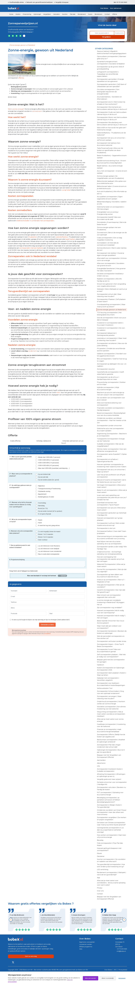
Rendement (82, 14)
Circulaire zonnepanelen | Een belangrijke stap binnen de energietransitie (108, 92)
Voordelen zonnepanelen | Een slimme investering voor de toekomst (111, 708)
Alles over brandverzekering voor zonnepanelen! (109, 404)
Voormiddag (42, 503)
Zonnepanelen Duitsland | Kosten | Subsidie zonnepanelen (110, 770)
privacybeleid (47, 633)
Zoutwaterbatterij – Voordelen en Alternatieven (109, 98)
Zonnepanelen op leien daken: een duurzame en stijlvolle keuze (110, 576)
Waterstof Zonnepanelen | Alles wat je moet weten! (111, 565)
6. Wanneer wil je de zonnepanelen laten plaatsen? (21, 532)
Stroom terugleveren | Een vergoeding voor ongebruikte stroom (111, 285)
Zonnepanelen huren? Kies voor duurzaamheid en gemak (109, 650)
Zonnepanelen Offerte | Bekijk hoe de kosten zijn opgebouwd (111, 736)
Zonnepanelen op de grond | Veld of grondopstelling (110, 68)
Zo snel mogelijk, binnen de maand (49, 531)
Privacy (99, 888)
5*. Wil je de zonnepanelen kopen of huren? (20, 520)
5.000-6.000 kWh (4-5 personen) (48, 465)
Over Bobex (104, 8)
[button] (11, 920)
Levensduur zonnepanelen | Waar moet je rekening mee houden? (112, 339)
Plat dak (72, 14)
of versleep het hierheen (41, 576)
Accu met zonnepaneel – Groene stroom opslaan (112, 172)
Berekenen (98, 14)
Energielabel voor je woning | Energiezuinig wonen (107, 213)
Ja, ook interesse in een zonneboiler (49, 551)
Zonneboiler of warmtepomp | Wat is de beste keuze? (111, 223)
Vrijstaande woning (44, 491)
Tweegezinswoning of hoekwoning (49, 488)
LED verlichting (102, 869)
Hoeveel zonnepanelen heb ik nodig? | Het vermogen (111, 617)
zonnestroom (37, 111)
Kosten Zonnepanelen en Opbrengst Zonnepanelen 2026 (110, 669)
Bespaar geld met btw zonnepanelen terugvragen (111, 661)
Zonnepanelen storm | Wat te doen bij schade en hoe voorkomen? (111, 103)
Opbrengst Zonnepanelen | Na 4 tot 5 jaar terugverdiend (111, 751)
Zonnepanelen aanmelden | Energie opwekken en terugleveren (110, 80)
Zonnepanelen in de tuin (106, 528)
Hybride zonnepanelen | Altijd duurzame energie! (108, 388)
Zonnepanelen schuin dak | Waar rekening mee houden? (109, 295)
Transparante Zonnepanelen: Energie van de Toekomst (111, 440)
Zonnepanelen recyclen (106, 369)
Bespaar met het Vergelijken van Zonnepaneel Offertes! (109, 756)
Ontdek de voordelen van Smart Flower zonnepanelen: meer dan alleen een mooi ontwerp (111, 812)
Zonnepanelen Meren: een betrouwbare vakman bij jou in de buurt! (112, 118)
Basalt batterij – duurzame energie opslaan (110, 167)
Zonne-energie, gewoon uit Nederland (111, 310)
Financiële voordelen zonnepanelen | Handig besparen (110, 409)
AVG (115, 970)
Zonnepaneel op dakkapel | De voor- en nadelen (111, 365)
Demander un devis (47, 625)
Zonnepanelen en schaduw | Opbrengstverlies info (107, 460)
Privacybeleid (122, 970)
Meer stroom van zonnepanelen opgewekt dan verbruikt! (109, 596)
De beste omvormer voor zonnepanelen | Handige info (112, 783)
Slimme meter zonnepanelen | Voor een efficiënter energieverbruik (111, 450)
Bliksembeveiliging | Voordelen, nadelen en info (111, 203)
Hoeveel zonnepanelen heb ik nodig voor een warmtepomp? (110, 612)
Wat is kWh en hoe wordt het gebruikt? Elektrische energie (111, 129)
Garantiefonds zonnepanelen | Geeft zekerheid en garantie (110, 373)
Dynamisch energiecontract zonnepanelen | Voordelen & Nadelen (111, 63)
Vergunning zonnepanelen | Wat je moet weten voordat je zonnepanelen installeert (111, 714)
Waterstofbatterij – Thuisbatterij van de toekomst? (111, 134)
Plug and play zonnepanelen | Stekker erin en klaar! (111, 383)
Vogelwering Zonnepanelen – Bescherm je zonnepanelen (112, 435)
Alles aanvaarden (90, 978)
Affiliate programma (85, 946)
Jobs (80, 949)
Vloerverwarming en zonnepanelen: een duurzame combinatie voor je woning (112, 537)
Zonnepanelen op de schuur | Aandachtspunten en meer (108, 378)
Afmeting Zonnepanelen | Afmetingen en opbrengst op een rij (111, 775)
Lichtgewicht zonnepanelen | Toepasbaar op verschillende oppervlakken (108, 74)
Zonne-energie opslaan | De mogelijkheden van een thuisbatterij (110, 177)
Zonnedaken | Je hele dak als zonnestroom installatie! (107, 244)
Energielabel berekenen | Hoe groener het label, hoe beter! (111, 270)
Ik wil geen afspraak (44, 514)
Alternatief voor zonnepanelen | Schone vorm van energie (112, 259)
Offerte (114, 14)
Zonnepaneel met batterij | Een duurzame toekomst (108, 144)
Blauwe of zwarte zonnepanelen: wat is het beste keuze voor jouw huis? (111, 481)
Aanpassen (122, 978)
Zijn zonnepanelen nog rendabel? (109, 607)
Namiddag (41, 506)
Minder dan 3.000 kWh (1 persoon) (49, 457)
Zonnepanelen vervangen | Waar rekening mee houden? (109, 697)
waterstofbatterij (62, 237)
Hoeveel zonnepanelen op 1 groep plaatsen (109, 519)
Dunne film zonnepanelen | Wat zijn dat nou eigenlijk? (112, 570)
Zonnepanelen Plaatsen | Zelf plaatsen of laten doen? (111, 300)
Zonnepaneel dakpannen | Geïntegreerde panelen (107, 334)
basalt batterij (70, 239)
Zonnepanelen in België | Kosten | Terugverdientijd (109, 806)
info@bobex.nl (121, 951)
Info (98, 766)
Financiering (27, 14)
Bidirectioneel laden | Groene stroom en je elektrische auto (111, 187)
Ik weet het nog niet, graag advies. (49, 525)
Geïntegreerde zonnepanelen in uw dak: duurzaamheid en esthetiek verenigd (110, 830)
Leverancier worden (85, 944)
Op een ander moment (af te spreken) (50, 511)
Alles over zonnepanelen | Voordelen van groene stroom (110, 264)
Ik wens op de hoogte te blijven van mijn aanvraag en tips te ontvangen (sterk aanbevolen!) (41, 620)
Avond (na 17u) (43, 508)
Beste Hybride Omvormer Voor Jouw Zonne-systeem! (110, 622)
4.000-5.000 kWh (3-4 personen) (48, 463)
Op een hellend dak (44, 474)
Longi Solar (66, 190)
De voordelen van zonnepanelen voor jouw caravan (111, 399)
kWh (58, 392)
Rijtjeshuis (41, 486)
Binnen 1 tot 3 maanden (45, 534)
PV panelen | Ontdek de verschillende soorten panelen (111, 350)
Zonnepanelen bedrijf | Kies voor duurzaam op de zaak (109, 218)
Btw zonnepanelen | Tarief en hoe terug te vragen (112, 360)
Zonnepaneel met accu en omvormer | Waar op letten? (111, 471)
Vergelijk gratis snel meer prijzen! (109, 779)
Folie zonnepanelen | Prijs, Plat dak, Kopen (110, 844)
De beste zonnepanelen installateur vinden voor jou (110, 275)
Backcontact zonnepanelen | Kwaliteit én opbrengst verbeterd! (111, 741)
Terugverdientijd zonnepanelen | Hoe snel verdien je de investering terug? (111, 865)
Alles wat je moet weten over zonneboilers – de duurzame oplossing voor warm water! (111, 883)
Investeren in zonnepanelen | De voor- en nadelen (111, 329)
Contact (107, 14)
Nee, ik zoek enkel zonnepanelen (48, 554)
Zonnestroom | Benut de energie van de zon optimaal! (112, 234)
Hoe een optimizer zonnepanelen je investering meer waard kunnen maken (111, 466)
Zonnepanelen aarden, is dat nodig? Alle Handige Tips (112, 548)
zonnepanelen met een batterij (31, 248)
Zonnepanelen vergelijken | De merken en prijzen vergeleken (111, 819)
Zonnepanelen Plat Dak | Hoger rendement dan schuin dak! (109, 746)
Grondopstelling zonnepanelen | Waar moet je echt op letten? (111, 306)
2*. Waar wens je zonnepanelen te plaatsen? (20, 475)
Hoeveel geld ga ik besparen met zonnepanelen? (109, 849)
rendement (32, 351)
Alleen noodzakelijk (108, 978)
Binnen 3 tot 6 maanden (45, 537)
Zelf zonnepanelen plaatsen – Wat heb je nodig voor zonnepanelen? (111, 656)
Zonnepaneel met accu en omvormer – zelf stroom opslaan (111, 139)
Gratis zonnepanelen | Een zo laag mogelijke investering (109, 239)
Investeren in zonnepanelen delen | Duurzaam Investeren (110, 324)
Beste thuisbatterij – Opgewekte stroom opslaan (112, 157)
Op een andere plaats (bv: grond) (48, 480)
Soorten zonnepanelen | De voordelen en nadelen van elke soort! (111, 860)
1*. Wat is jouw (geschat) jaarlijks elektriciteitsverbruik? (20, 458)
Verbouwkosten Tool (104, 688)
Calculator (56, 14)
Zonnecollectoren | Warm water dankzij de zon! (111, 249)
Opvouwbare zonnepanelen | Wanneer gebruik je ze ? (111, 58)
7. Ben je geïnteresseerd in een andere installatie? (19, 546)
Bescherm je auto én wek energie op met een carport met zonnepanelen (110, 394)
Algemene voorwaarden (87, 942)
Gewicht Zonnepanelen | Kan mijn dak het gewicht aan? (111, 591)
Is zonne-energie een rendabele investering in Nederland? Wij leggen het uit (110, 602)
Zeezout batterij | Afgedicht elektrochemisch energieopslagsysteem (111, 52)
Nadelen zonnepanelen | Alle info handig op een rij (109, 280)
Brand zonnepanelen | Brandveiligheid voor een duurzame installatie (111, 414)
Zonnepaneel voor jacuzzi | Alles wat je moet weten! (111, 509)
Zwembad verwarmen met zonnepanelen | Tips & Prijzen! (108, 504)
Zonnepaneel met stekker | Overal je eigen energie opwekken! (110, 254)
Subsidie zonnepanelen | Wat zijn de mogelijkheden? (110, 445)
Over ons (100, 891)
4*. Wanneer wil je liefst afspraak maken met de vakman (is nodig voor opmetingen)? (20, 504)
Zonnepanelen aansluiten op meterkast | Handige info (111, 514)
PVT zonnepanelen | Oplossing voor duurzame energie (110, 794)
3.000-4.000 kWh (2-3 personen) (48, 460)
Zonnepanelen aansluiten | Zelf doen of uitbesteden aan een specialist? (111, 85)
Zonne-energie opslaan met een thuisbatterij (109, 229)
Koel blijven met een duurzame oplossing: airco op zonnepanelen (109, 543)
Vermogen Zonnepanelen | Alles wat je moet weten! (111, 486)
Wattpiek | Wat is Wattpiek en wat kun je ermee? (112, 290)
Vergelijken (47, 14)
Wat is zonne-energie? (16, 109)
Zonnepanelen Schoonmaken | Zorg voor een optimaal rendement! (110, 692)
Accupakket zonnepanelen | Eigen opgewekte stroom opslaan (110, 198)
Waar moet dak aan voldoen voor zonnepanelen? (109, 627)
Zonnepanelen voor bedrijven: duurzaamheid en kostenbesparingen (111, 684)
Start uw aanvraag (31, 956)
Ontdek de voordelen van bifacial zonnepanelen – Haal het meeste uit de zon (111, 420)
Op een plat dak (43, 477)
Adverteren (101, 763)
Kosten (18, 14)
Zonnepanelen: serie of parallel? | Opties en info (112, 455)
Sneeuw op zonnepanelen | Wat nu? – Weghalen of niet (111, 581)
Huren (90, 14)
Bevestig (100, 840)
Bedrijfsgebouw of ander (46, 497)
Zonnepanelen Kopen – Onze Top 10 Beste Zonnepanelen (110, 645)
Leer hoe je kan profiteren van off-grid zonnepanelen (111, 476)
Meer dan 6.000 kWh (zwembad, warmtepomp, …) (54, 468)
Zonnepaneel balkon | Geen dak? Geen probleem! (111, 532)
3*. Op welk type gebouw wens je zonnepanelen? (20, 486)
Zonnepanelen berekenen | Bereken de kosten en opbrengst (112, 632)
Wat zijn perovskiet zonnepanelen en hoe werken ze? (110, 637)
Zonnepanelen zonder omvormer (109, 425)
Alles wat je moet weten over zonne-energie (110, 720)
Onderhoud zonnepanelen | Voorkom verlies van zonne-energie (111, 703)
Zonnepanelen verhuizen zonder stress (111, 641)
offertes (21, 78)
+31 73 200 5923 (121, 949)
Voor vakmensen (116, 8)
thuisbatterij (32, 237)
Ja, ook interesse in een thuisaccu (49, 546)
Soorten (65, 14)
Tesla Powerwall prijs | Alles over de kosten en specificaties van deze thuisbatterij (110, 150)
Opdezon (100, 665)
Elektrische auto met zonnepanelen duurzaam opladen (110, 430)
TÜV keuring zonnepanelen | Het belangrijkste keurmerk (109, 314)
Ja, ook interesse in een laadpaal (48, 548)
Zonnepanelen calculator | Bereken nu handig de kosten (111, 788)
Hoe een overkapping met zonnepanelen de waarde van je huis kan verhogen (110, 559)
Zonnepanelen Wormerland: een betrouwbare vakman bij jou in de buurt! (112, 108)
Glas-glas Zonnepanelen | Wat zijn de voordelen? (110, 586)
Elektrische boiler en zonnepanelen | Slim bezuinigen (110, 208)
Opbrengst (37, 14)
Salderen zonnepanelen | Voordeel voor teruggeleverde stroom (111, 355)
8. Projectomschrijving (17, 559)
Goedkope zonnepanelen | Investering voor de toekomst (111, 725)
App (98, 878)
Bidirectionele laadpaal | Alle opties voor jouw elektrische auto (111, 182)
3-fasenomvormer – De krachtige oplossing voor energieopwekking (109, 553)
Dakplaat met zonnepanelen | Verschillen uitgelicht (108, 679)
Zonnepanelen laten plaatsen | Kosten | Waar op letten (111, 674)
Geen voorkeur (42, 540)
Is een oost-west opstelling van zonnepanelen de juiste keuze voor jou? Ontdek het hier (112, 497)
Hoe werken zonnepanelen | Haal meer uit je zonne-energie (111, 836)
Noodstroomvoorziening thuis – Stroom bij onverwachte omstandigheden (111, 162)
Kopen (40, 520)
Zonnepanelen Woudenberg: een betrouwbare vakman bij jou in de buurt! (112, 124)
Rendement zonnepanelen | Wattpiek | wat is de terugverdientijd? (111, 874)
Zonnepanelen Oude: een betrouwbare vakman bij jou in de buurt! (111, 113)
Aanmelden (101, 760)
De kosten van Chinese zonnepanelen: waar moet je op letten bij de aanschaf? (111, 824)
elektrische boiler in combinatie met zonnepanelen (35, 221)
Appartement (42, 494)
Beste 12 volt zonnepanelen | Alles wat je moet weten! (112, 491)
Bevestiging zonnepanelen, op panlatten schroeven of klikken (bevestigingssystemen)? (108, 800)
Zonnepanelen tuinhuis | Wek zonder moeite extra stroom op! (111, 524)
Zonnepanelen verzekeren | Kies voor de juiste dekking (112, 344)
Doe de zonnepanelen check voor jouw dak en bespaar (111, 319)
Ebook (99, 853)
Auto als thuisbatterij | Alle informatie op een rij (112, 193)
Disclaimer (101, 856)
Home (11, 14)
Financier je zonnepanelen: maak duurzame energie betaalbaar (109, 730)
